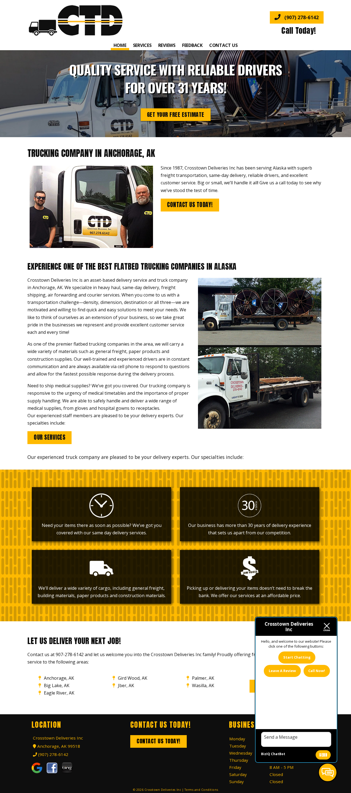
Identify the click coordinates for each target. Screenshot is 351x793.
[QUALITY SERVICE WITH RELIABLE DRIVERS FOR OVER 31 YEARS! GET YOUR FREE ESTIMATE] (175, 133)
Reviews (167, 45)
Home (120, 45)
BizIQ (265, 754)
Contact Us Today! (190, 205)
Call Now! (316, 670)
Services (142, 45)
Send (323, 755)
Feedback (192, 45)
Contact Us (223, 45)
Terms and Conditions (201, 790)
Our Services (49, 437)
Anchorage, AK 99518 (58, 746)
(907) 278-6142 (301, 17)
